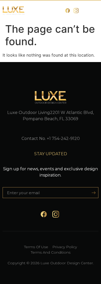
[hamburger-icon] (92, 10)
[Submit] (91, 192)
